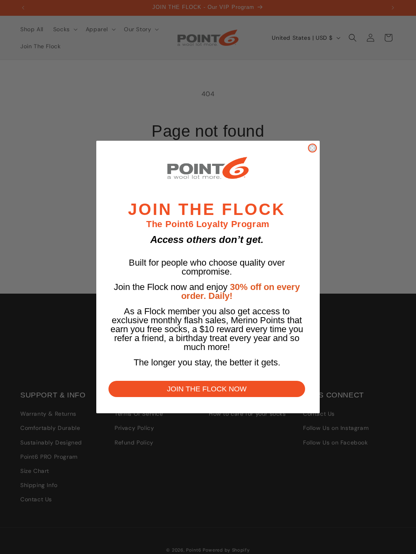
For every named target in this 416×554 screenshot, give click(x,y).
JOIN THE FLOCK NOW (207, 389)
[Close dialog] (312, 148)
